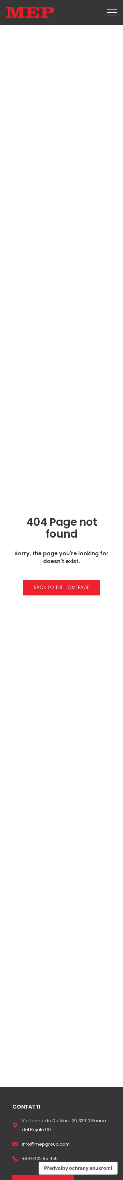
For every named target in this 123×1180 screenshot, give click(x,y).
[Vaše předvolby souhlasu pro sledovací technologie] (78, 1168)
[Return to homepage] (30, 12)
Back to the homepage (62, 587)
